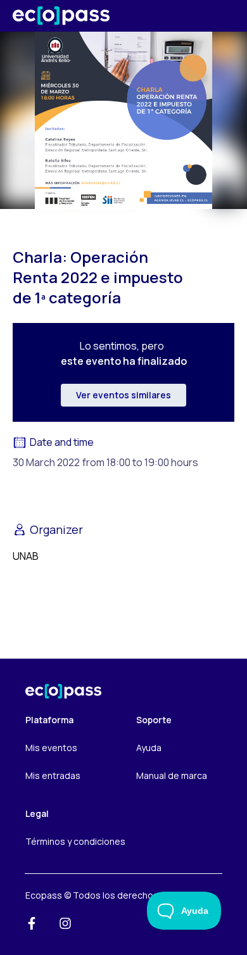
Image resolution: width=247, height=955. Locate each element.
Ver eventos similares (123, 395)
